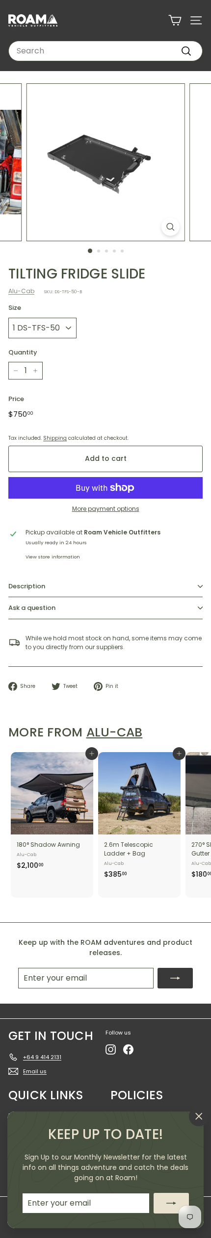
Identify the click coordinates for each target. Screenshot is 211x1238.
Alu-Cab (21, 291)
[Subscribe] (171, 1203)
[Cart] (174, 20)
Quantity (22, 352)
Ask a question (31, 607)
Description (26, 586)
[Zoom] (170, 227)
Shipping (55, 438)
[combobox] (105, 51)
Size (14, 307)
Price (16, 399)
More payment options (105, 509)
